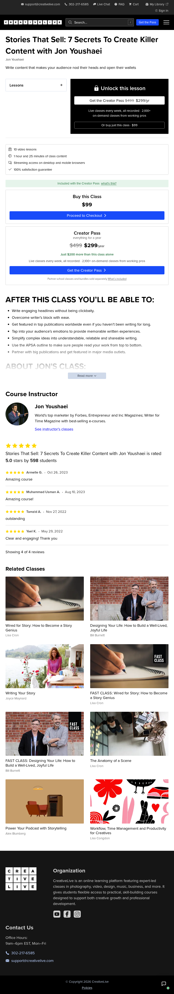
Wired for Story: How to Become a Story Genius (39, 628)
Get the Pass (147, 22)
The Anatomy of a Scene (110, 760)
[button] (164, 984)
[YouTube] (57, 914)
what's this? (108, 183)
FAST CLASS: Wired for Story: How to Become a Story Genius (128, 695)
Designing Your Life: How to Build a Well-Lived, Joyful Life (128, 628)
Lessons (17, 85)
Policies (87, 987)
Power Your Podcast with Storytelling (36, 828)
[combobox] (100, 22)
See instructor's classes (54, 429)
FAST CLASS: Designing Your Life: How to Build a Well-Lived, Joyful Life (40, 763)
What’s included (117, 279)
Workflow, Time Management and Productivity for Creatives (128, 831)
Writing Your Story (20, 693)
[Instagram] (77, 914)
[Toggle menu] (166, 22)
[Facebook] (67, 914)
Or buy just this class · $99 (119, 125)
